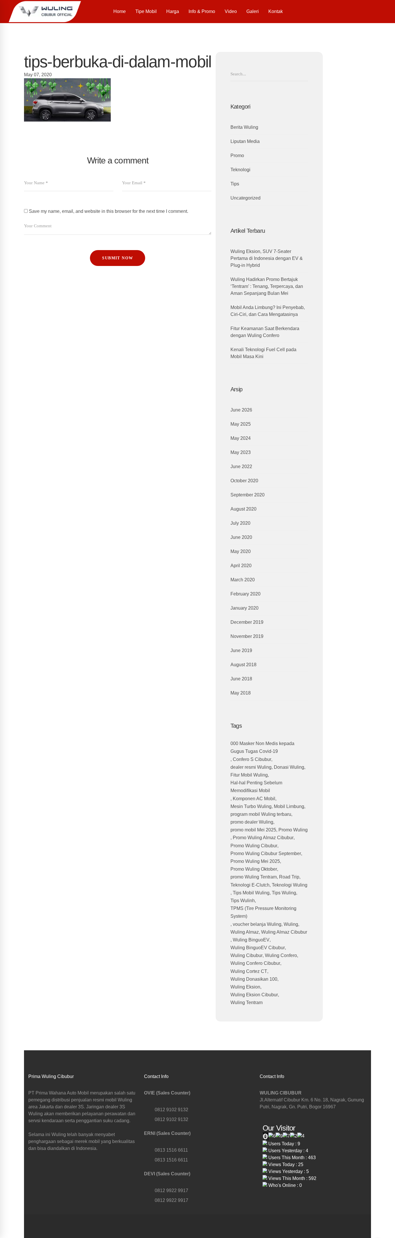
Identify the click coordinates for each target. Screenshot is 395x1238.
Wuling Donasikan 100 (253, 979)
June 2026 (241, 409)
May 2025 (240, 424)
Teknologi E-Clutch (250, 885)
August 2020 (243, 509)
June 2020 (241, 537)
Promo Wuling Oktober (253, 869)
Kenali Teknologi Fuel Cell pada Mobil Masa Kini (263, 353)
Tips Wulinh (242, 900)
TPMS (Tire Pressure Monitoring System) (263, 912)
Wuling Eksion (245, 986)
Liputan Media (245, 141)
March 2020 (242, 579)
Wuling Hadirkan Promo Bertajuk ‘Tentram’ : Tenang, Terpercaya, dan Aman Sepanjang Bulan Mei (266, 286)
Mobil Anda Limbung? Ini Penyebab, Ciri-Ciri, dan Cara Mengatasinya (267, 311)
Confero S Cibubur (252, 759)
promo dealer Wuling (251, 822)
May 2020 (240, 551)
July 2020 (240, 523)
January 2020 (244, 608)
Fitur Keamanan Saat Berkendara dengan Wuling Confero (264, 332)
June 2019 (241, 650)
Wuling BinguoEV (251, 939)
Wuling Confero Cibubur (255, 963)
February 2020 (245, 593)
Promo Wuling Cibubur (253, 845)
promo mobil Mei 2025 (253, 829)
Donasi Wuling (289, 767)
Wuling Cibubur (246, 955)
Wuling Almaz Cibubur (284, 932)
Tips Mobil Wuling (251, 892)
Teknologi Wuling (289, 885)
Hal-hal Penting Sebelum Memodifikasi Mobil (256, 786)
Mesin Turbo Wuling (251, 806)
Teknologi (240, 169)
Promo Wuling (293, 829)
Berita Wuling (244, 127)
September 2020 (247, 494)
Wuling (291, 924)
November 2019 (246, 636)
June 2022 (241, 466)
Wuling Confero (281, 955)
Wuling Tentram (246, 1002)
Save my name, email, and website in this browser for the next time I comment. (108, 211)
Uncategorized (245, 198)
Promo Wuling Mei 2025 (255, 861)
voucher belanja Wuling (257, 924)
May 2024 (240, 438)
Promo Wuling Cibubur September (265, 853)
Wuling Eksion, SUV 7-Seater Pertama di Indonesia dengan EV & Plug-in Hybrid (266, 258)
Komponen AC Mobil (254, 798)
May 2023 (240, 452)
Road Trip (289, 876)
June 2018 (241, 678)
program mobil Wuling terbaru (260, 814)
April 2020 (241, 565)
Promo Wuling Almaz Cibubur (263, 837)
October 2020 (244, 480)
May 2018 (240, 692)
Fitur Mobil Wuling (249, 774)
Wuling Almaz (244, 932)
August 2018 (243, 664)
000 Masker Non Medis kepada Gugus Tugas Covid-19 (262, 747)
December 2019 (246, 622)
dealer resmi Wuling (251, 767)
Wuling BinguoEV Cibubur (257, 947)
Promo (237, 155)
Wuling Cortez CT (248, 971)
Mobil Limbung (289, 806)
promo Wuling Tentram (253, 876)
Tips (234, 183)
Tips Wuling (284, 892)
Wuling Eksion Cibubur (254, 994)
